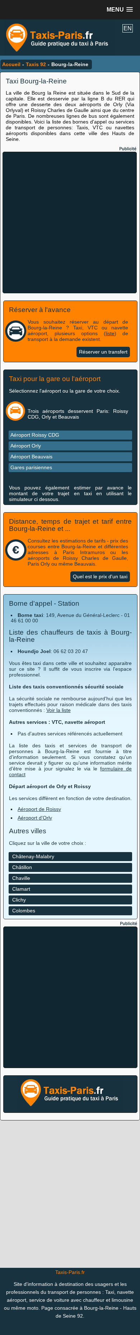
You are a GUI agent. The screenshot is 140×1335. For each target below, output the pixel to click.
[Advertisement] (70, 222)
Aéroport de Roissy (39, 809)
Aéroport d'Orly (35, 818)
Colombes (23, 910)
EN (127, 28)
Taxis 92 (36, 64)
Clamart (21, 889)
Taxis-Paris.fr (70, 1272)
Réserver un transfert (103, 352)
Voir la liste (58, 710)
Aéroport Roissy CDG (34, 435)
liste (110, 333)
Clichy (19, 900)
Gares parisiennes (31, 467)
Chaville (21, 878)
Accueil (11, 64)
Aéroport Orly (25, 446)
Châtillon (22, 867)
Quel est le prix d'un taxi (100, 576)
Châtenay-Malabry (33, 856)
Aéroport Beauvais (31, 456)
